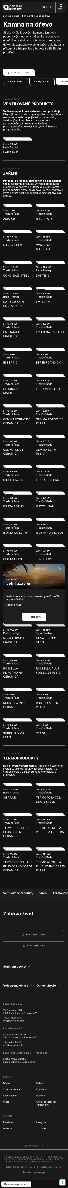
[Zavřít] (60, 568)
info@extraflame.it (12, 1045)
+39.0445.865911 (12, 1042)
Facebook (8, 1122)
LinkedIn (7, 1128)
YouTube (41, 1128)
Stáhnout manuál (11, 1089)
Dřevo (6, 1083)
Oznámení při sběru (16, 1184)
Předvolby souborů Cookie (50, 1167)
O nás (6, 1101)
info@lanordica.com (13, 1020)
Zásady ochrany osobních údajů (20, 1167)
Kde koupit (42, 1089)
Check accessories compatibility (46, 1103)
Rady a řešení (10, 1095)
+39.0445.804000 (12, 1017)
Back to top (31, 1146)
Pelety (39, 1083)
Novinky (40, 1095)
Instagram (41, 1122)
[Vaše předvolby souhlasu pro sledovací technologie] (62, 1182)
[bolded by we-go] (34, 1172)
